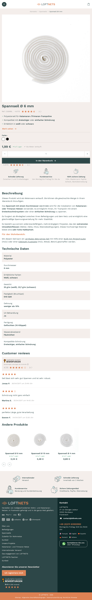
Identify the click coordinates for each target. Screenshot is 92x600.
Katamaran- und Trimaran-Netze (15, 547)
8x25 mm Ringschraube (75, 239)
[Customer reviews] (12, 580)
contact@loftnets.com (72, 518)
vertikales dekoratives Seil (37, 239)
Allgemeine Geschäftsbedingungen (34, 597)
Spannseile (6, 533)
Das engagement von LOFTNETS (15, 554)
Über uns (5, 526)
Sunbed (5, 540)
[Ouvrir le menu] (4, 4)
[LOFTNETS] (46, 4)
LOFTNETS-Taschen (10, 557)
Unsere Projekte (8, 543)
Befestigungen (8, 529)
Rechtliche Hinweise (70, 597)
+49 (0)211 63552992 (70, 524)
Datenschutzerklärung (54, 597)
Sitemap (18, 597)
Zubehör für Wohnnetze (12, 536)
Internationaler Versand (11, 550)
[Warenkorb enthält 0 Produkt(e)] (88, 4)
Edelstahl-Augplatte (27, 242)
